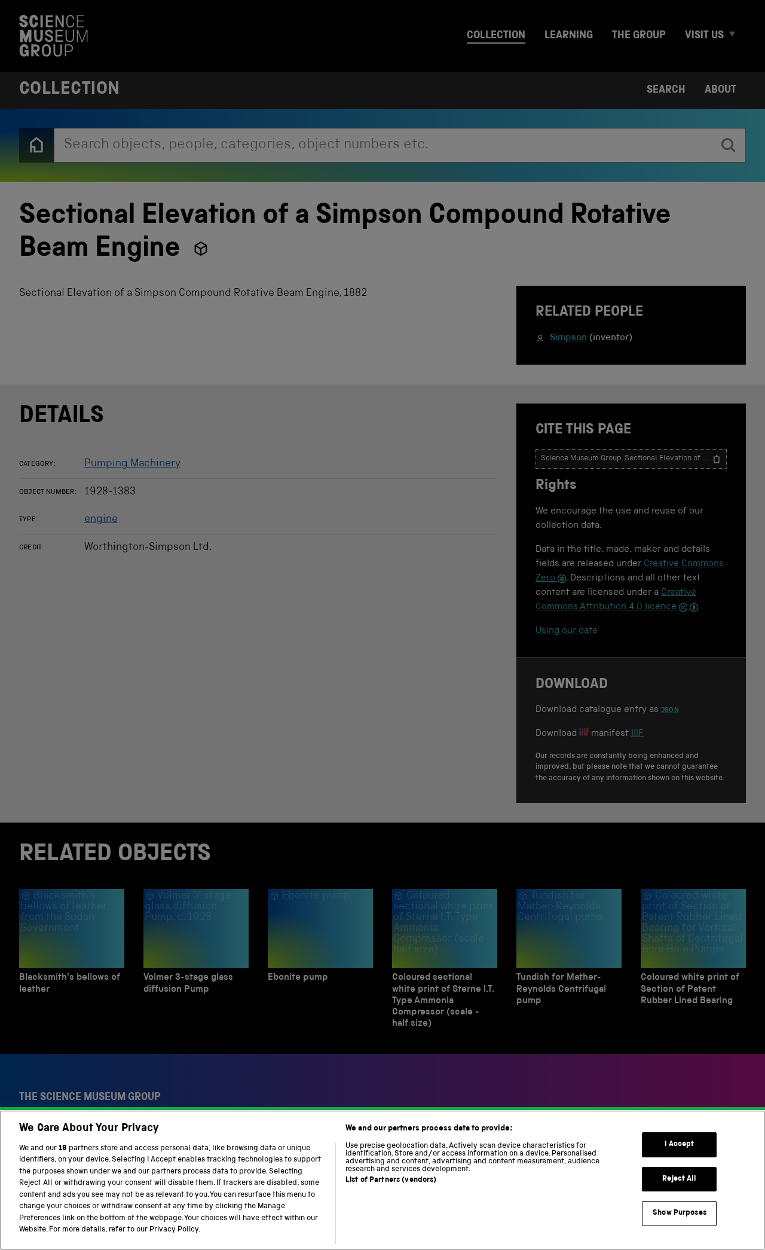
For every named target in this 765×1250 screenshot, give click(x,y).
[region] (382, 1180)
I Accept (679, 1144)
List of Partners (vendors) (390, 1180)
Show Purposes (679, 1213)
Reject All (679, 1179)
